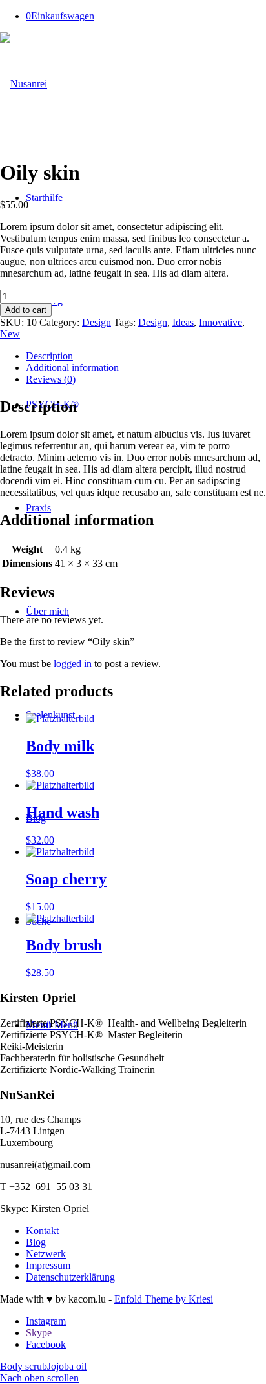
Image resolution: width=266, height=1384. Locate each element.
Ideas (183, 322)
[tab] (146, 356)
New (10, 333)
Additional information (72, 367)
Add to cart (25, 310)
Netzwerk (46, 1253)
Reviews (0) (51, 379)
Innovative (220, 322)
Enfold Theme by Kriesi (163, 1299)
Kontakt (42, 1230)
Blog (36, 1242)
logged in (73, 663)
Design (96, 322)
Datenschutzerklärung (70, 1277)
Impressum (48, 1265)
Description (49, 355)
